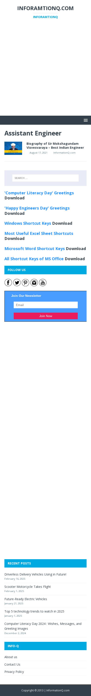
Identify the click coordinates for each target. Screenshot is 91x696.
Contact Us (12, 664)
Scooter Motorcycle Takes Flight (27, 587)
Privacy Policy (14, 672)
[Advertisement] (45, 70)
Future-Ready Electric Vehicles (25, 599)
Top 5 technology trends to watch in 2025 (34, 611)
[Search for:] (46, 178)
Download (14, 197)
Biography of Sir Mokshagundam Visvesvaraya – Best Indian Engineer (55, 145)
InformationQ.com (64, 152)
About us (10, 657)
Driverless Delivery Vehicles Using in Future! (35, 574)
